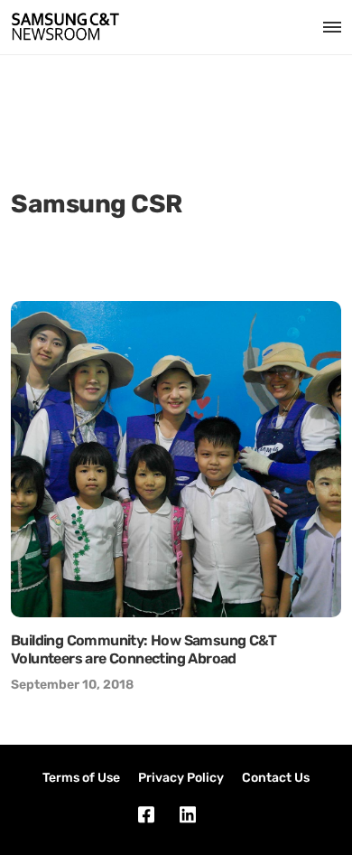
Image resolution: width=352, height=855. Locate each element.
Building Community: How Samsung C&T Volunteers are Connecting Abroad (143, 649)
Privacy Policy (181, 777)
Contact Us (276, 777)
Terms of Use (81, 777)
